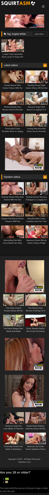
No (6, 482)
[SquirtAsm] (20, 3)
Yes (7, 479)
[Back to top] (41, 487)
